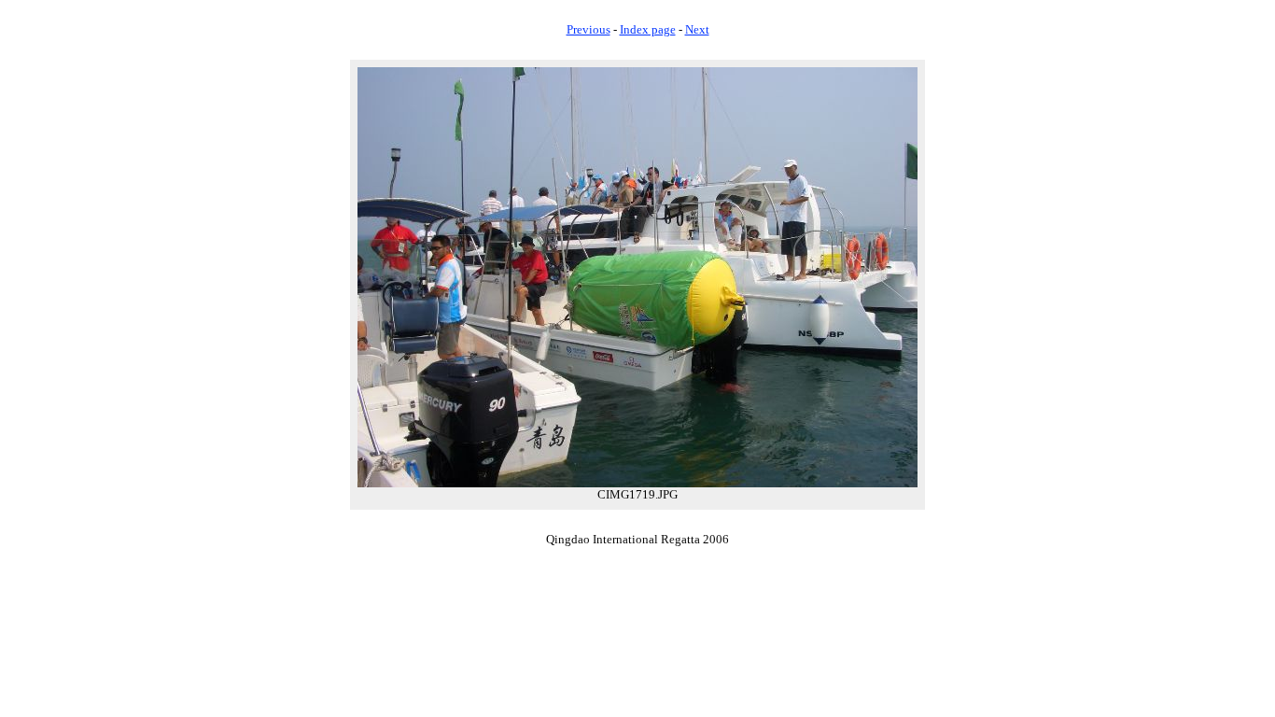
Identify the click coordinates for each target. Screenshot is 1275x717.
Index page (648, 29)
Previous (588, 29)
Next (697, 29)
